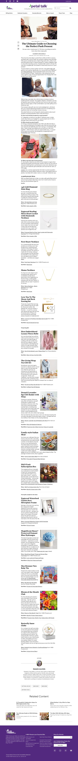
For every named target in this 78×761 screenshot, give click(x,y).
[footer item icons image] (11, 733)
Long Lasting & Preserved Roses (35, 558)
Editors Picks (26, 689)
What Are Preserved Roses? (34, 560)
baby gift (52, 68)
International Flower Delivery (46, 744)
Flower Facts (62, 13)
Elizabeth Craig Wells (39, 53)
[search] (55, 8)
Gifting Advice (9, 13)
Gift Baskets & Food (30, 744)
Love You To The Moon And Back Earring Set (36, 318)
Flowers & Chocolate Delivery (34, 586)
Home (33, 41)
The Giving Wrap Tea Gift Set (32, 384)
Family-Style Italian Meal (31, 456)
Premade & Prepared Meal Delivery (36, 459)
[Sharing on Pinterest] (18, 49)
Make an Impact (50, 13)
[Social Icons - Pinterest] (13, 1)
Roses (27, 741)
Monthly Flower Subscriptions (34, 615)
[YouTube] (71, 751)
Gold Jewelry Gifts (31, 206)
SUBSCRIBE (68, 1)
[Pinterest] (66, 751)
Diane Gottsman (28, 71)
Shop (71, 13)
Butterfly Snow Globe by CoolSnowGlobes (36, 647)
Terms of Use (16, 754)
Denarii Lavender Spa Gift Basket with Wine (36, 420)
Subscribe (60, 745)
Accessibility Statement (25, 754)
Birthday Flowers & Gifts (45, 741)
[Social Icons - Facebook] (6, 1)
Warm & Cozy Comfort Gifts (34, 355)
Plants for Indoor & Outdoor (46, 743)
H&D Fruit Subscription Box (32, 487)
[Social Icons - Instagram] (10, 1)
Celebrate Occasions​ (22, 13)
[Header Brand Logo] (9, 8)
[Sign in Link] (70, 8)
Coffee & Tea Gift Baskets (33, 387)
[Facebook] (55, 751)
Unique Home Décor (32, 651)
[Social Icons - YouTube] (17, 1)
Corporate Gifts (29, 746)
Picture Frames (31, 525)
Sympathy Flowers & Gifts (45, 740)
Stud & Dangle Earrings (33, 322)
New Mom (44, 686)
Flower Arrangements (31, 740)
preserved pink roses (42, 551)
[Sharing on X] (18, 46)
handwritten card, (25, 132)
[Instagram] (60, 751)
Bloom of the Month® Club (31, 613)
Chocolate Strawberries (45, 746)
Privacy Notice (9, 754)
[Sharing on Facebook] (18, 42)
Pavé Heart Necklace (30, 262)
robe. (25, 168)
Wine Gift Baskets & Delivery (34, 424)
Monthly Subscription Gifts (34, 489)
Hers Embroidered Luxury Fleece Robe (35, 351)
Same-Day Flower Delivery (46, 737)
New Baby (36, 686)
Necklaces (29, 264)
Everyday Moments (36, 13)
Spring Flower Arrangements (32, 743)
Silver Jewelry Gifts (32, 236)
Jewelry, (23, 170)
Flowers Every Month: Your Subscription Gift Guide (40, 618)
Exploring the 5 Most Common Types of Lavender (40, 427)
